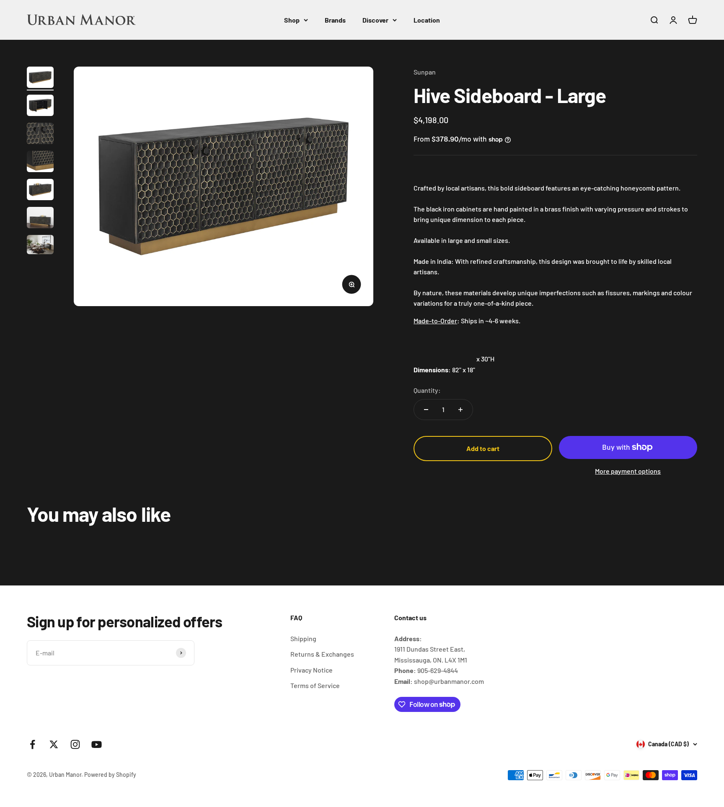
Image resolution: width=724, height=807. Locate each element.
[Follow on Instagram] (75, 744)
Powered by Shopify (110, 774)
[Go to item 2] (40, 107)
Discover (375, 20)
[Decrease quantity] (426, 410)
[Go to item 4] (40, 163)
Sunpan (425, 72)
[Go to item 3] (40, 135)
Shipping (303, 638)
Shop (292, 20)
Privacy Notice (311, 670)
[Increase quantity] (460, 410)
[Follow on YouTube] (96, 744)
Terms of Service (315, 685)
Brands (335, 20)
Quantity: (427, 390)
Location (427, 20)
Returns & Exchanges (322, 654)
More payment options (628, 471)
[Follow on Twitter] (53, 744)
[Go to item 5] (40, 191)
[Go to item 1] (40, 78)
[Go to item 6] (40, 219)
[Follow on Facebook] (32, 744)
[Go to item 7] (40, 246)
